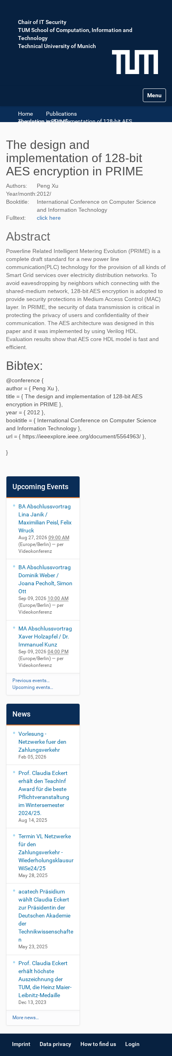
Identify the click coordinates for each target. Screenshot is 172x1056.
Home (25, 113)
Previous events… (31, 680)
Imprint (21, 1044)
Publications (61, 113)
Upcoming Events (40, 486)
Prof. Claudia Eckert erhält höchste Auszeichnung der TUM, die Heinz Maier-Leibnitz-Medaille (45, 979)
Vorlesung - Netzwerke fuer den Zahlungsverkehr (42, 742)
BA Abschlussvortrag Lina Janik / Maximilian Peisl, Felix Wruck (45, 518)
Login (132, 1044)
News (21, 714)
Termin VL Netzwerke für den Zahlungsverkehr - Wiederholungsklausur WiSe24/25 (46, 852)
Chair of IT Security (42, 22)
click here (49, 218)
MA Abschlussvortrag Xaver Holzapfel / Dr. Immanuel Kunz (45, 636)
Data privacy (55, 1044)
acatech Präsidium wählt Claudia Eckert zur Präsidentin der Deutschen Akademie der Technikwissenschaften (45, 915)
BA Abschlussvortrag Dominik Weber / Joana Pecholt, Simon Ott (45, 579)
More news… (25, 1017)
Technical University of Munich (57, 46)
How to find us (98, 1044)
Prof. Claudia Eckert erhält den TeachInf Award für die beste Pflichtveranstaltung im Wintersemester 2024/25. (43, 793)
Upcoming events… (32, 687)
